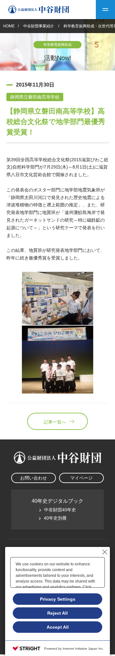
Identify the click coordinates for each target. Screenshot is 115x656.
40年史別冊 (55, 518)
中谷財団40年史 (60, 509)
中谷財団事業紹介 (39, 26)
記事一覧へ (55, 422)
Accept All (58, 627)
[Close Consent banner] (105, 552)
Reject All (57, 613)
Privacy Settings (57, 599)
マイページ (81, 477)
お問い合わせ (33, 477)
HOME (9, 26)
